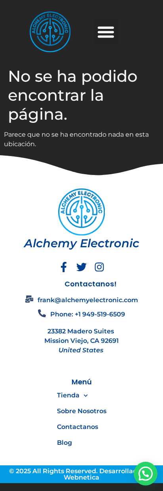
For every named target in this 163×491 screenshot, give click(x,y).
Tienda (68, 395)
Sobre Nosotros (81, 411)
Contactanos (77, 427)
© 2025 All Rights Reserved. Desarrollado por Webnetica (81, 474)
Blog (64, 442)
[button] (106, 32)
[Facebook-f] (64, 267)
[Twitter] (81, 267)
